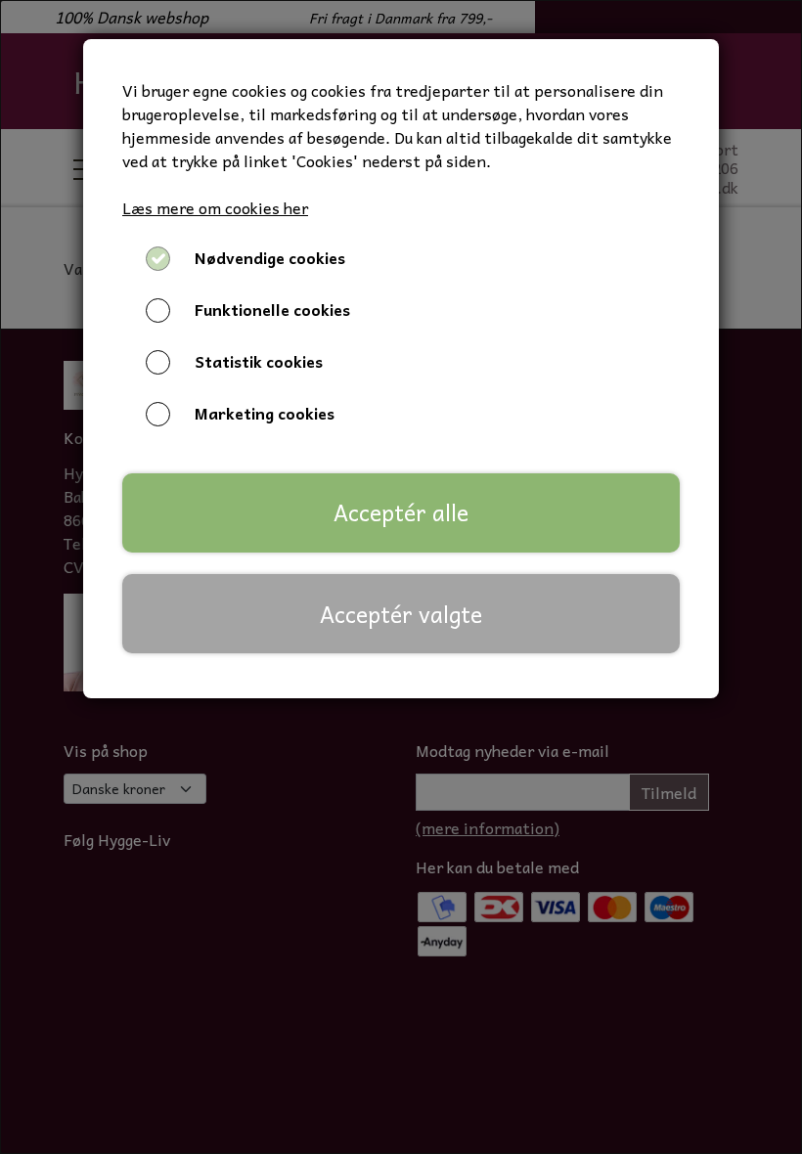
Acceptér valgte (401, 614)
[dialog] (401, 577)
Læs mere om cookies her (215, 207)
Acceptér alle (401, 512)
